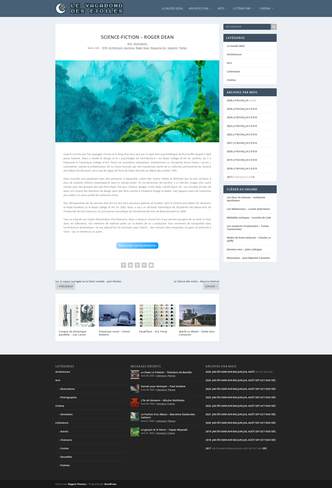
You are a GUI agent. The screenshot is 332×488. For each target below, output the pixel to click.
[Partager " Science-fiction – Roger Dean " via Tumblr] (137, 265)
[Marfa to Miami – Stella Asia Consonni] (197, 316)
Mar (224, 371)
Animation (66, 414)
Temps (183, 48)
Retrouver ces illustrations (137, 245)
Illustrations (140, 43)
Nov (268, 380)
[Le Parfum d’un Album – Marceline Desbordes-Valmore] (135, 416)
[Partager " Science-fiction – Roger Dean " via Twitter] (130, 265)
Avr (229, 371)
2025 (229, 108)
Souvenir (173, 48)
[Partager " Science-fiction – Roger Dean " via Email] (151, 265)
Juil (245, 371)
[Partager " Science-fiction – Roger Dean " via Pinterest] (144, 265)
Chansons (66, 439)
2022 (229, 134)
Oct (262, 380)
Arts (221, 8)
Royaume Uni (158, 48)
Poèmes (65, 465)
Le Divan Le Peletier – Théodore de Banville (166, 372)
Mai (235, 371)
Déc (273, 380)
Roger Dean (142, 48)
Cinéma (265, 8)
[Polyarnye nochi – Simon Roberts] (117, 316)
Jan (214, 371)
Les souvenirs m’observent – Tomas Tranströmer (248, 227)
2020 (229, 151)
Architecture (199, 8)
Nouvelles (66, 456)
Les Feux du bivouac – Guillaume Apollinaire (246, 199)
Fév (219, 371)
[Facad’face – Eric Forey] (157, 316)
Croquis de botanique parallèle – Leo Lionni (72, 333)
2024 (229, 117)
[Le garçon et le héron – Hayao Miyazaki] (135, 432)
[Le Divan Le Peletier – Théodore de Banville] (135, 374)
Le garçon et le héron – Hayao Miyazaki (164, 429)
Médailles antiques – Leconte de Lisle (249, 217)
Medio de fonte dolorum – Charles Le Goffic (249, 239)
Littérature (242, 8)
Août (251, 371)
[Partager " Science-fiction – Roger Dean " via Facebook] (123, 265)
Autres (64, 431)
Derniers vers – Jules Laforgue (244, 249)
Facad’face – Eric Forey (153, 331)
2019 (229, 159)
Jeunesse (129, 48)
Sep (257, 380)
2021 (229, 143)
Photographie (68, 397)
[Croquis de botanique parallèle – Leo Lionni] (77, 316)
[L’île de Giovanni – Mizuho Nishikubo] (135, 402)
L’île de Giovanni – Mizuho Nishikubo (163, 400)
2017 (229, 177)
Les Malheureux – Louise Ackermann (248, 209)
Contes (64, 448)
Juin (240, 371)
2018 (229, 168)
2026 (229, 100)
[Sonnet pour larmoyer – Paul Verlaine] (135, 388)
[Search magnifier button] (274, 27)
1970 (104, 48)
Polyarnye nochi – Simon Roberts (114, 333)
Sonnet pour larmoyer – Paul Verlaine (163, 386)
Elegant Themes (77, 484)
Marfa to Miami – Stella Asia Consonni (196, 333)
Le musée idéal (172, 8)
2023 (229, 126)
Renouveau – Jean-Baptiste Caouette (248, 257)
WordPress (110, 484)
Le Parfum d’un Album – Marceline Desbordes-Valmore (168, 416)
